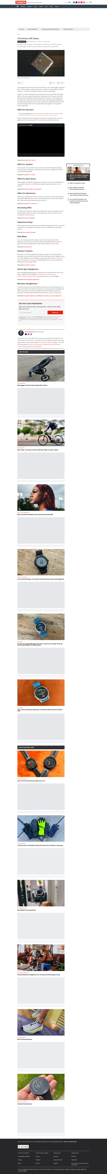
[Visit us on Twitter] (76, 2)
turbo (23, 276)
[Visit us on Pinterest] (81, 2)
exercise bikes (22, 346)
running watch (33, 260)
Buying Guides (22, 41)
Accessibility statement (24, 1156)
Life (46, 6)
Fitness (23, 6)
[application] (41, 140)
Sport (41, 6)
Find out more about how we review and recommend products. (44, 115)
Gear (35, 6)
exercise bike (48, 274)
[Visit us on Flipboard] (84, 2)
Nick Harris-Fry (32, 41)
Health (29, 6)
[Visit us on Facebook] (74, 2)
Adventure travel (58, 1160)
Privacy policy (57, 1153)
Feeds (19, 1163)
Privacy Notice (22, 318)
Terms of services (38, 316)
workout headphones (35, 346)
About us (56, 1163)
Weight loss (74, 1160)
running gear (54, 342)
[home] (18, 6)
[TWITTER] (26, 334)
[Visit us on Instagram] (79, 2)
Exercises (73, 1156)
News (56, 6)
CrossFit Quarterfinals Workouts (50, 29)
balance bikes (55, 244)
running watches (46, 344)
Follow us (53, 83)
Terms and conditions (23, 1153)
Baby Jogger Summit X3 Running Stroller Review (77, 188)
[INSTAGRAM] (28, 334)
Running (56, 1156)
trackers (35, 344)
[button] (88, 2)
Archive (38, 1163)
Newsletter (61, 83)
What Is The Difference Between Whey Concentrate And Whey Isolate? (79, 177)
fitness (31, 344)
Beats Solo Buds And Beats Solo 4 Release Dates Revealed (79, 194)
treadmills (54, 344)
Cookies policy (75, 1153)
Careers (38, 1156)
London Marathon (32, 29)
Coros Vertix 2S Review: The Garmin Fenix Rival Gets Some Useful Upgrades (79, 201)
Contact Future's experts (42, 1153)
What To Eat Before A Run (77, 183)
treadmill (41, 274)
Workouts (38, 1160)
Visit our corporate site (70, 1141)
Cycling (20, 1160)
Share (21, 83)
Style (51, 6)
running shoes (43, 342)
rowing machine (32, 276)
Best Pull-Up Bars (68, 29)
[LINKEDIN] (31, 334)
